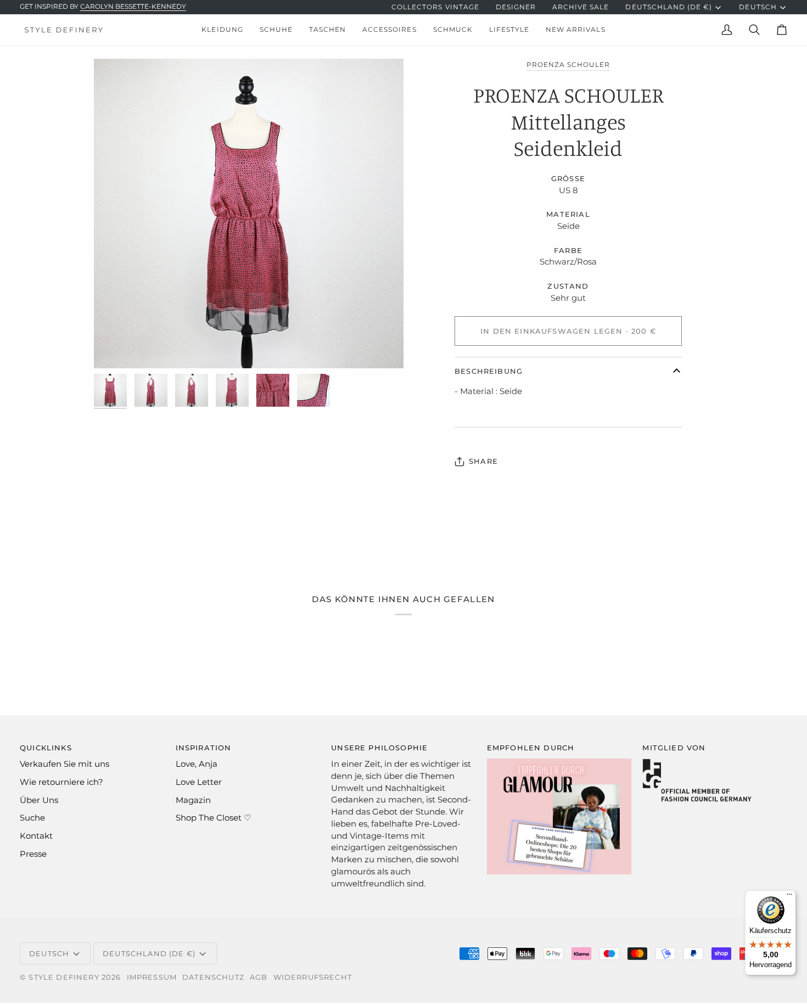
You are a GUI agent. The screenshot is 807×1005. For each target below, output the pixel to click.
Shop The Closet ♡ (213, 818)
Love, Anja (196, 764)
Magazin (193, 800)
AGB (259, 977)
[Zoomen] (249, 213)
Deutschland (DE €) (668, 7)
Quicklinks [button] (46, 747)
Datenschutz (213, 977)
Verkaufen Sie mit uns (64, 764)
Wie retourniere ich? (61, 782)
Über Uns (39, 800)
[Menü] (789, 896)
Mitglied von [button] (673, 747)
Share (483, 461)
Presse (33, 854)
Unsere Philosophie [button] (379, 747)
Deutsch (757, 7)
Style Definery (64, 977)
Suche (32, 818)
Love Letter (199, 782)
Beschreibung (489, 371)
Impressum (152, 977)
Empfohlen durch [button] (531, 747)
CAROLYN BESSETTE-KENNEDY (133, 6)
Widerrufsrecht (312, 977)
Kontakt (36, 836)
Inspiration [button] (204, 747)
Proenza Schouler (568, 65)
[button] (222, 30)
